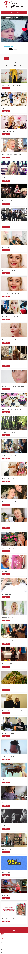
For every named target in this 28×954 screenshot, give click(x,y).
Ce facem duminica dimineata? (10, 803)
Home (2, 933)
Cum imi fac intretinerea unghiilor (11, 571)
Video (2, 938)
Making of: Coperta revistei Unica (10, 918)
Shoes (22, 62)
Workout (14, 65)
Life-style (10, 46)
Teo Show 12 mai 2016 (8, 641)
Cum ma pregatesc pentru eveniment (12, 85)
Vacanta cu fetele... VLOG (8, 108)
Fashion (7, 62)
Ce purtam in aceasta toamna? (10, 363)
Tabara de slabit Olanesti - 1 (9, 432)
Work (21, 65)
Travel (6, 46)
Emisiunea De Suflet (7, 895)
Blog (2, 935)
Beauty (12, 58)
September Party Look (8, 131)
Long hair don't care (7, 617)
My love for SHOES (7, 664)
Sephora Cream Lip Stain (8, 177)
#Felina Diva (5, 826)
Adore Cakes (5, 779)
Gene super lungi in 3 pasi (9, 548)
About (2, 934)
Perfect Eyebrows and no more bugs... (12, 154)
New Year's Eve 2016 (7, 201)
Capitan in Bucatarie (7, 872)
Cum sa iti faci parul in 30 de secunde (12, 710)
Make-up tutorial (6, 594)
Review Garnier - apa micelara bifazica (12, 525)
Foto (2, 937)
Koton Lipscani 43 (7, 224)
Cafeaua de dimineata (8, 756)
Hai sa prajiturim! (6, 247)
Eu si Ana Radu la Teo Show (9, 478)
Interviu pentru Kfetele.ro (9, 733)
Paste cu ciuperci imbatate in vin (10, 687)
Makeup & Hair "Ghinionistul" (10, 316)
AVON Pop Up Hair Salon (9, 455)
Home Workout (6, 849)
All (6, 58)
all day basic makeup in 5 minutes (11, 270)
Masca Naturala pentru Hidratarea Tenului (13, 386)
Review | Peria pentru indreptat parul (12, 340)
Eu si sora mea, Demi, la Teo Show (11, 502)
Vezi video (6, 88)
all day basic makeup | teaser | (10, 293)
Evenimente (20, 58)
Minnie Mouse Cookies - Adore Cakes (12, 409)
